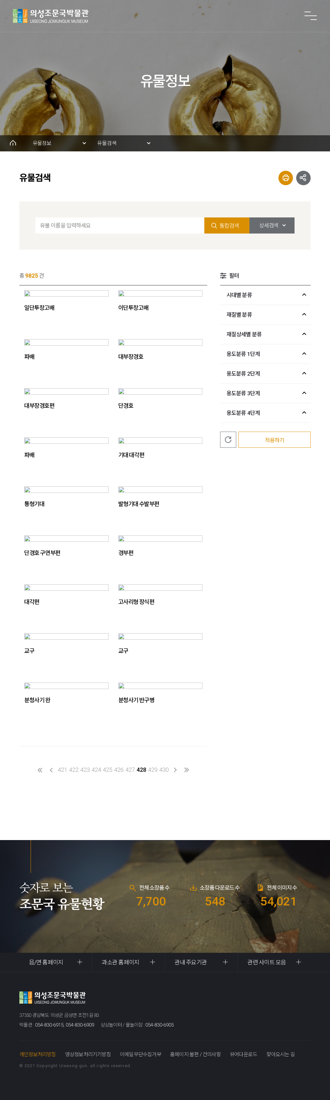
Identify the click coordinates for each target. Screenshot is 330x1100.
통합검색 (229, 226)
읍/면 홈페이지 (46, 962)
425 (107, 769)
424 (96, 769)
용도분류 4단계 (243, 413)
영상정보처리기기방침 (88, 1054)
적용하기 (274, 440)
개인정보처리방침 (37, 1054)
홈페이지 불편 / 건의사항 (195, 1054)
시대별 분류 (239, 295)
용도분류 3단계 (243, 393)
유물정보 (42, 143)
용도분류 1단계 (243, 354)
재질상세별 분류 (244, 334)
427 (130, 769)
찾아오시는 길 (280, 1054)
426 (119, 769)
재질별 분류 (239, 314)
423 (85, 769)
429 (153, 769)
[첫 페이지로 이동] (40, 770)
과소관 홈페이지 (120, 962)
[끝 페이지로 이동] (186, 770)
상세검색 (268, 225)
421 (62, 769)
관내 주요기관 (191, 962)
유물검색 (107, 143)
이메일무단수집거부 (140, 1054)
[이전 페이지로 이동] (51, 770)
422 (74, 769)
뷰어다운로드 (243, 1054)
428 (141, 769)
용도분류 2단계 (243, 373)
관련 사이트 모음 (267, 962)
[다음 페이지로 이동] (175, 770)
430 (164, 769)
